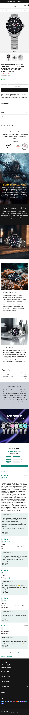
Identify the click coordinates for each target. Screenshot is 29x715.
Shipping (2, 75)
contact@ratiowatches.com (6, 667)
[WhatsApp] (10, 126)
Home (2, 10)
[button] (8, 57)
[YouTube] (8, 671)
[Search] (25, 6)
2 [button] (12, 652)
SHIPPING (3, 116)
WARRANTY (3, 112)
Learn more (6, 711)
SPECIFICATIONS (5, 103)
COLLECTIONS (5, 676)
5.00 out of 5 (18, 451)
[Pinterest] (7, 126)
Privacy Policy (19, 712)
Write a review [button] (14, 466)
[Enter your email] (26, 698)
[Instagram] (5, 671)
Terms (14, 712)
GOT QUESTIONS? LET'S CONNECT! (9, 121)
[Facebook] (2, 126)
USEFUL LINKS (5, 681)
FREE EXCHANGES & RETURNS (8, 108)
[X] (4, 126)
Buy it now (14, 90)
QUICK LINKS (5, 686)
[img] (4, 475)
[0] (27, 6)
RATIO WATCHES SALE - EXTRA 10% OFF (14, 1)
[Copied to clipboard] (12, 126)
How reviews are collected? (7, 656)
